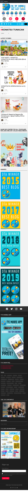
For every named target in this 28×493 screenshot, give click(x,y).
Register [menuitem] (6, 1)
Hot (17, 21)
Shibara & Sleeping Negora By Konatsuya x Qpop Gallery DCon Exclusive (12, 116)
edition (22, 379)
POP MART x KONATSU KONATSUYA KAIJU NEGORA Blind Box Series (13, 59)
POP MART (21, 387)
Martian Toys (16, 385)
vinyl (24, 393)
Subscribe (6, 478)
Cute (16, 15)
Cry (24, 15)
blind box (10, 375)
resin (7, 389)
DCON (14, 377)
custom (3, 377)
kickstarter (4, 385)
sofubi (3, 391)
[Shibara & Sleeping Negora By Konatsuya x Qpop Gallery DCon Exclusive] (14, 104)
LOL (7, 15)
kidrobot (9, 385)
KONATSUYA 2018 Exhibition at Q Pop (13, 87)
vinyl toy (3, 395)
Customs (8, 377)
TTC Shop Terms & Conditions (7, 365)
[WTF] (5, 41)
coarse (20, 375)
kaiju (20, 383)
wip (8, 395)
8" (5, 375)
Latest (4, 21)
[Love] (2, 41)
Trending (23, 21)
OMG (12, 15)
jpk (16, 383)
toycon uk (22, 391)
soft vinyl (22, 389)
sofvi (7, 391)
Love (3, 15)
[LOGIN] (22, 24)
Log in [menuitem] (2, 1)
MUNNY (3, 387)
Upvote (2, 67)
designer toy (4, 379)
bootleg (15, 375)
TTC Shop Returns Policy (6, 368)
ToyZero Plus (10, 393)
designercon (20, 377)
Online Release (10, 387)
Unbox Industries (18, 393)
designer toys (11, 379)
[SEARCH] (19, 24)
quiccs (3, 389)
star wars (12, 391)
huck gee (3, 383)
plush (16, 387)
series (17, 389)
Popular (10, 21)
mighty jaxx (23, 385)
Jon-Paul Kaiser (10, 383)
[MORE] (26, 67)
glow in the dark (19, 381)
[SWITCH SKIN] (17, 24)
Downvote (5, 67)
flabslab (8, 381)
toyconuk (4, 393)
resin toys (12, 389)
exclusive (3, 381)
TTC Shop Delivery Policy (6, 367)
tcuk (17, 391)
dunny (17, 379)
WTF (20, 15)
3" (2, 375)
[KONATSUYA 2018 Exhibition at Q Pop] (14, 77)
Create (25, 24)
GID (13, 381)
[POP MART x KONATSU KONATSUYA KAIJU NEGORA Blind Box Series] (14, 48)
